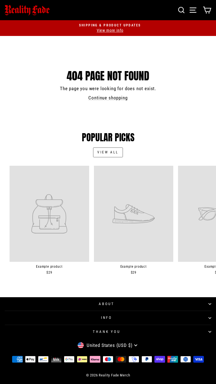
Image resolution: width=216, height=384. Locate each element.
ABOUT (107, 304)
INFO (106, 317)
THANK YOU (107, 332)
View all (108, 152)
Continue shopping (107, 98)
